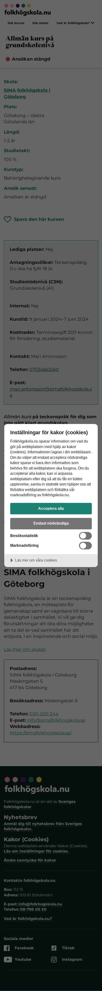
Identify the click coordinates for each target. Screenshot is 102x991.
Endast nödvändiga (51, 523)
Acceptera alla (51, 508)
